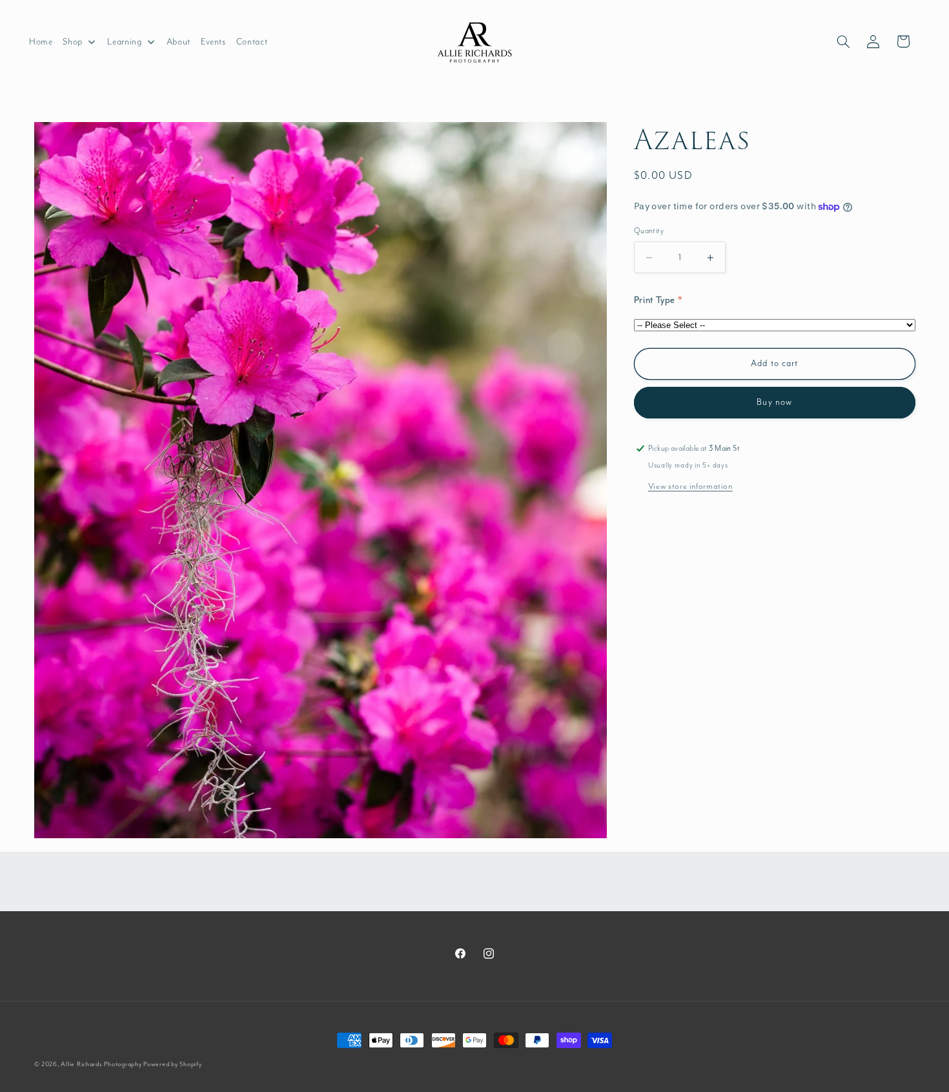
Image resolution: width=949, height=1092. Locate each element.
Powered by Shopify (172, 1064)
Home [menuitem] (41, 42)
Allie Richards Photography (101, 1064)
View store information (690, 486)
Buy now (774, 402)
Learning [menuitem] (124, 42)
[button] (843, 41)
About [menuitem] (178, 42)
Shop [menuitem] (73, 42)
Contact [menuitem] (251, 42)
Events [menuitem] (213, 42)
